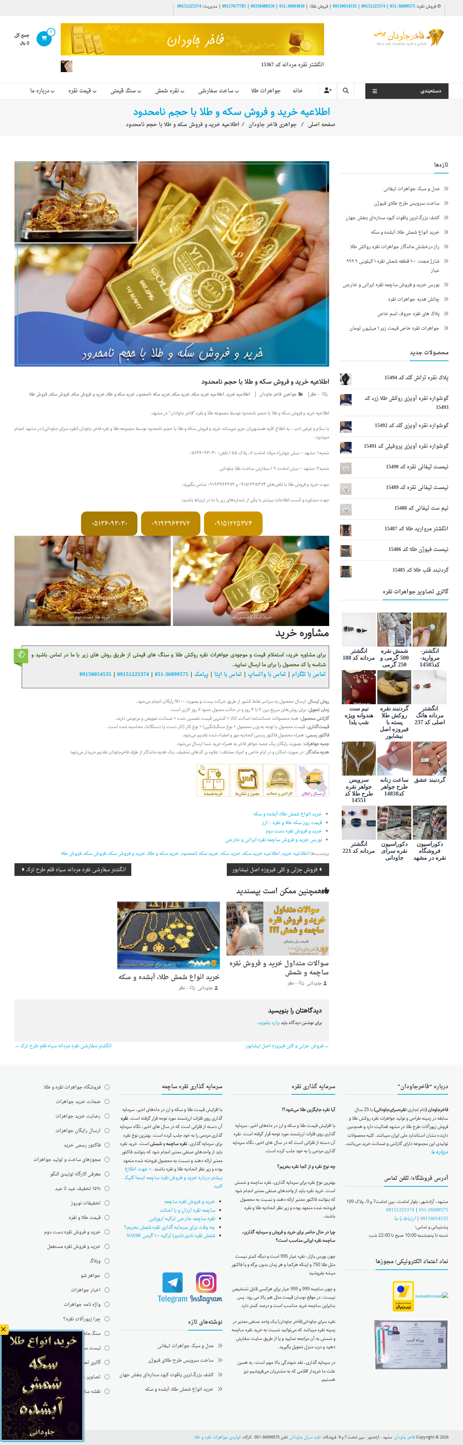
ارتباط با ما (405, 1218)
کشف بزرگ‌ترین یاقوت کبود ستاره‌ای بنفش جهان (392, 217)
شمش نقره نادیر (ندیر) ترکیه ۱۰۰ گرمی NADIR (171, 1235)
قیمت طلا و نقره (85, 1217)
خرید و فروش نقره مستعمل (74, 1246)
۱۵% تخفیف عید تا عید (78, 1188)
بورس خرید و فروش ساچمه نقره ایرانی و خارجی (273, 839)
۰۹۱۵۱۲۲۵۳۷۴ (233, 524)
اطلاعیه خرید (238, 394)
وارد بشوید (269, 1022)
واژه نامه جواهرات (82, 1304)
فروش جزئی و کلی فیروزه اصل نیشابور (275, 870)
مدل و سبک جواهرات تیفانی (411, 188)
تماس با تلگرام (309, 674)
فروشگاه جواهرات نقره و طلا (72, 1087)
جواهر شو (91, 1275)
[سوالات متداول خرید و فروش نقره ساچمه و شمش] (277, 929)
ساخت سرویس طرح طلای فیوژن (406, 203)
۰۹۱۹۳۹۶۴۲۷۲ (171, 524)
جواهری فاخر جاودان (278, 394)
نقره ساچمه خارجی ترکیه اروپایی (182, 1218)
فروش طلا (38, 394)
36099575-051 (402, 7)
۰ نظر (314, 394)
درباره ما (39, 91)
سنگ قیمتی (123, 91)
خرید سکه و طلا (121, 394)
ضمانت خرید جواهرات (78, 1101)
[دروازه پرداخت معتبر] (403, 1297)
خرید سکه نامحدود (153, 394)
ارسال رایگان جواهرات (78, 1130)
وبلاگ (95, 1261)
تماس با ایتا (228, 674)
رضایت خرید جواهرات (78, 1116)
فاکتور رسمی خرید (82, 1145)
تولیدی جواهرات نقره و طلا (217, 1437)
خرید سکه (181, 394)
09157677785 (234, 7)
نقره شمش (167, 91)
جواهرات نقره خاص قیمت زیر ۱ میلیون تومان (394, 328)
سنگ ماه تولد (88, 1333)
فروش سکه (59, 394)
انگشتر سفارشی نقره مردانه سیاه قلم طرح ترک (76, 870)
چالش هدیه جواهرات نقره (413, 299)
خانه (298, 91)
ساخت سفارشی (216, 91)
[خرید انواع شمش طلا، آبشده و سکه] (168, 936)
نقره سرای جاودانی (305, 1437)
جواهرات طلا (266, 91)
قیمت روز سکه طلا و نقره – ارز (292, 822)
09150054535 (345, 7)
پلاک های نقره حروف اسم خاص (408, 313)
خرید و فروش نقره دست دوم (294, 831)
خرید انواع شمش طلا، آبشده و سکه (287, 814)
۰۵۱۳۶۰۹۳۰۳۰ (109, 524)
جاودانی (314, 983)
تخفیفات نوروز (86, 1203)
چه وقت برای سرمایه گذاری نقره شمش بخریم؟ (169, 1227)
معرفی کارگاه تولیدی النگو (75, 1174)
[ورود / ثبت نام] (328, 91)
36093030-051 (292, 7)
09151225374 (373, 7)
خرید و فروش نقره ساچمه (189, 1201)
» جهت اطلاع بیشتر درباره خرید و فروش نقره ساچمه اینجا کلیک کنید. (173, 1178)
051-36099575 (433, 1210)
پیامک (201, 674)
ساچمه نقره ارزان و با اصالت (187, 1210)
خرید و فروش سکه (88, 394)
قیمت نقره (79, 91)
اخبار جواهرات (86, 1290)
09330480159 (263, 7)
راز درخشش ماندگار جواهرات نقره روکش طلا (394, 246)
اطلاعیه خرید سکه (208, 394)
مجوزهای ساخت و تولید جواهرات (67, 1159)
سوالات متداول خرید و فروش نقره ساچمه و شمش (279, 968)
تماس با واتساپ (267, 674)
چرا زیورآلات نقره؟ (82, 1319)
